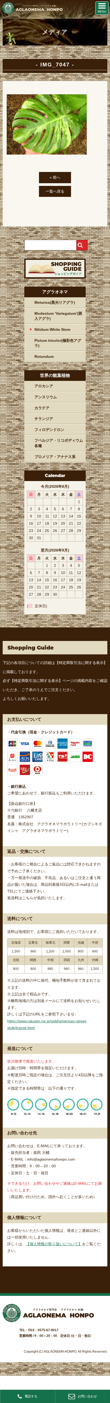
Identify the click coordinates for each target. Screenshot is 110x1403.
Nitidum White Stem (52, 329)
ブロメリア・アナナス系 (55, 457)
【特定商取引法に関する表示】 (81, 663)
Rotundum (44, 356)
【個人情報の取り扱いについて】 (54, 1244)
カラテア (41, 408)
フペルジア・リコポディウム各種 (58, 443)
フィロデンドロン (49, 429)
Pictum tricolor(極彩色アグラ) (57, 343)
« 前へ (55, 177)
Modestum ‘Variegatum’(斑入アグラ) (58, 316)
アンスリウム (45, 397)
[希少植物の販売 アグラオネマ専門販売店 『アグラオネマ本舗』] (32, 13)
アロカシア (43, 386)
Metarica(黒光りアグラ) (54, 302)
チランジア (43, 419)
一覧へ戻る (55, 191)
